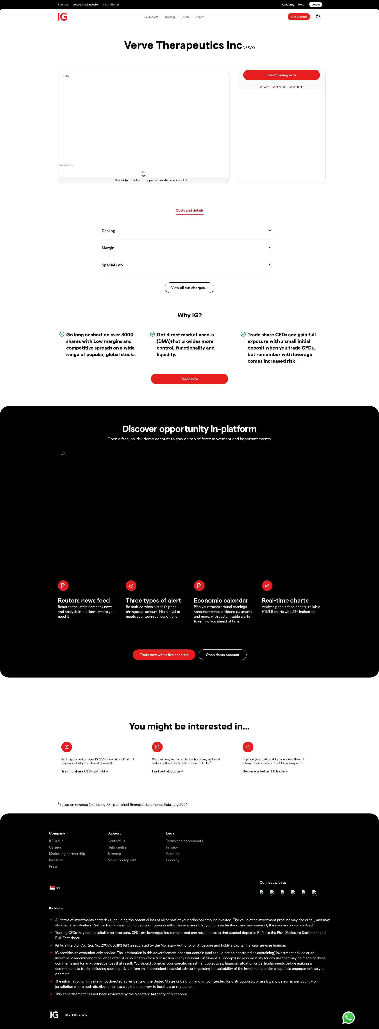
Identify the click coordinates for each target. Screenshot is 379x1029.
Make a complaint (122, 860)
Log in (316, 4)
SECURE (281, 87)
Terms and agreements (184, 841)
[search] (318, 17)
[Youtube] (294, 892)
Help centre (117, 847)
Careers (55, 847)
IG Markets (151, 17)
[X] (272, 892)
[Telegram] (315, 892)
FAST (266, 87)
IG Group (56, 841)
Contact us (116, 841)
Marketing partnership (67, 853)
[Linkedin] (262, 892)
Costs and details (190, 210)
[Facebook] (283, 892)
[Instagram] (304, 892)
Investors (56, 860)
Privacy (172, 847)
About (199, 17)
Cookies (172, 853)
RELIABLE (298, 87)
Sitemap (114, 853)
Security (172, 860)
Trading (170, 17)
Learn (185, 17)
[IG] (63, 17)
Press (53, 866)
